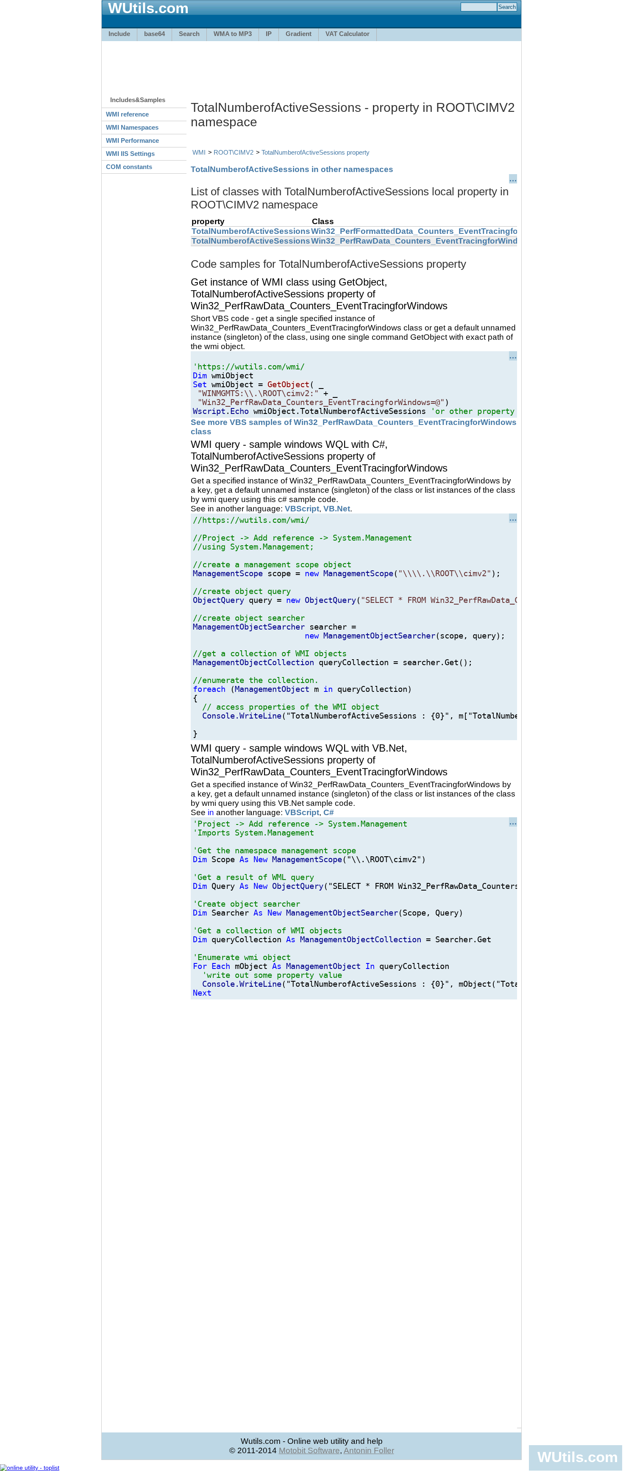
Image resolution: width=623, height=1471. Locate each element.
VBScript (302, 508)
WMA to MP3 (233, 33)
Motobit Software (309, 1450)
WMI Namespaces (132, 127)
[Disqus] (354, 1105)
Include (119, 33)
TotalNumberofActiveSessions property (315, 152)
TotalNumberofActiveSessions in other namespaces (292, 169)
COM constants (129, 166)
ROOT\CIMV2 (233, 152)
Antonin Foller (369, 1450)
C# (328, 812)
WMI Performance (132, 140)
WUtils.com (577, 1457)
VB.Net (336, 508)
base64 (154, 33)
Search (189, 33)
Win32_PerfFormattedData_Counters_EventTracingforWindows (434, 231)
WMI (199, 152)
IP (269, 33)
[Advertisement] (311, 64)
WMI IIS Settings (130, 153)
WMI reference (127, 114)
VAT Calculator (347, 33)
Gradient (299, 33)
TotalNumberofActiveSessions (251, 231)
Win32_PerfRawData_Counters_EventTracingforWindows (422, 240)
